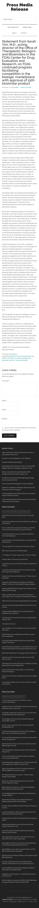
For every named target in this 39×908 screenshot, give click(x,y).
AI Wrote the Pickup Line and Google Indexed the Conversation (19, 601)
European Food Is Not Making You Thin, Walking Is (16, 458)
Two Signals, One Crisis (9, 624)
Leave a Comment (26, 87)
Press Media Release (20, 7)
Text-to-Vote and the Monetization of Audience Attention (17, 483)
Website (4, 419)
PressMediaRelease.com (25, 897)
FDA (9, 358)
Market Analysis (27, 899)
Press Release (13, 354)
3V (27, 901)
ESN (35, 901)
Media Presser (22, 901)
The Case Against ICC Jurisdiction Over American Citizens (18, 546)
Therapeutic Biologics (21, 360)
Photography (13, 901)
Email (4, 410)
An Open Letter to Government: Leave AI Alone (15, 559)
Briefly (31, 901)
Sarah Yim (12, 360)
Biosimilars (13, 356)
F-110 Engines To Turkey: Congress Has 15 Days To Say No (19, 555)
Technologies (18, 899)
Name (4, 401)
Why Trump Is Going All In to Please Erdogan (14, 550)
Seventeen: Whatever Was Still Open (12, 462)
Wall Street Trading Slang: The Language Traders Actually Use (19, 653)
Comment (5, 381)
